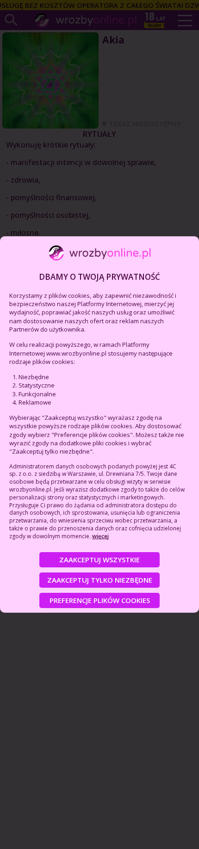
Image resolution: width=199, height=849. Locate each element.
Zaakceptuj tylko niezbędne (99, 579)
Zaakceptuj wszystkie (99, 559)
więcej (100, 536)
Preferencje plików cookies (100, 600)
